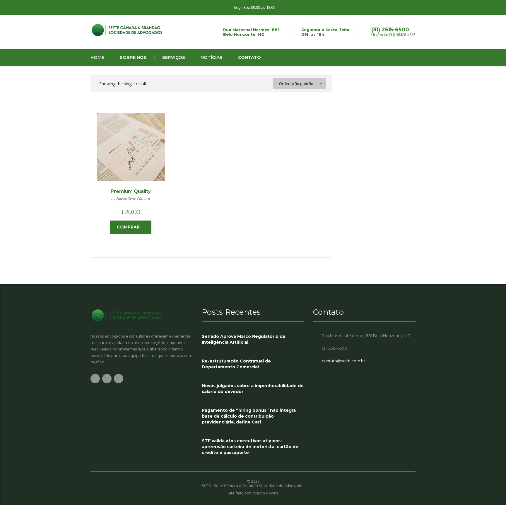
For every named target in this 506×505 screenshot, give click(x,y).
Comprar (128, 227)
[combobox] (299, 83)
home (97, 57)
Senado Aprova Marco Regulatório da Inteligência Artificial (243, 339)
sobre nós (133, 57)
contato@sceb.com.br (343, 360)
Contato (249, 57)
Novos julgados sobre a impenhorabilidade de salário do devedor (253, 388)
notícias (212, 57)
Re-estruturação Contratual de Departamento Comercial (236, 364)
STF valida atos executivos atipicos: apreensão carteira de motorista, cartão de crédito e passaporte (250, 446)
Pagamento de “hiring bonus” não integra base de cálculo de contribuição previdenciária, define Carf (249, 416)
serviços (173, 57)
